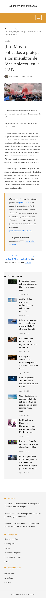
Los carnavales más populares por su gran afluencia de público (28, 444)
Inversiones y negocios (12, 553)
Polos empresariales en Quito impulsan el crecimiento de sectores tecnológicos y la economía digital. (28, 462)
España (7, 41)
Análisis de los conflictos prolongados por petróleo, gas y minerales (26, 305)
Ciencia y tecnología (11, 539)
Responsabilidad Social (12, 557)
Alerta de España (23, 6)
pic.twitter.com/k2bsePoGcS (20, 231)
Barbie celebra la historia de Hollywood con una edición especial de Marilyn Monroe (27, 426)
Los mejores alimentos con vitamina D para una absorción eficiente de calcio (28, 362)
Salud (6, 562)
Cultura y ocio (9, 544)
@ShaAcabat (23, 202)
